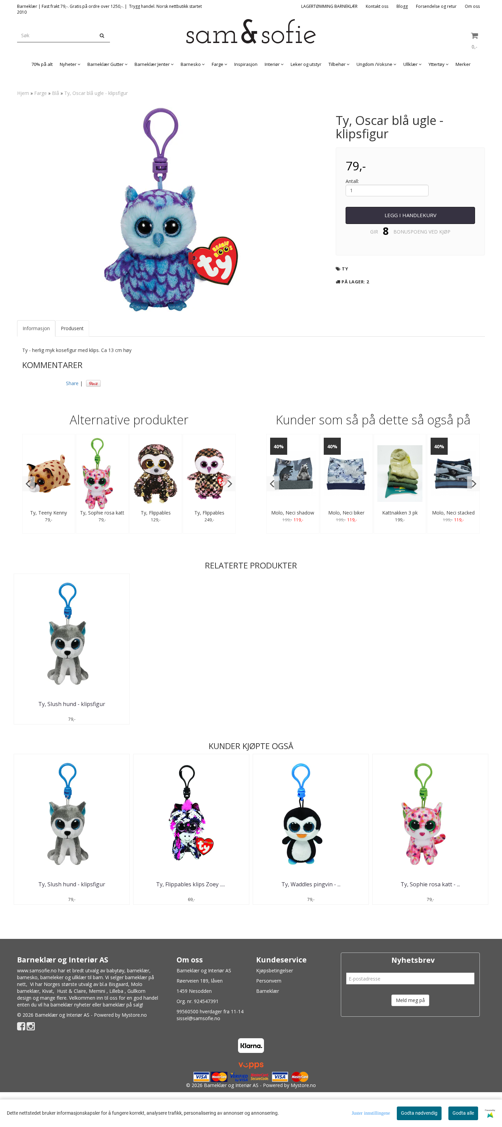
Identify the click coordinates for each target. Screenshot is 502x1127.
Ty (345, 269)
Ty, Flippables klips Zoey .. (191, 884)
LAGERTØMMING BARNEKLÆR (329, 6)
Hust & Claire (71, 991)
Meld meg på (410, 1000)
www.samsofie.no (37, 970)
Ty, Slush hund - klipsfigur (71, 704)
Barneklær (267, 991)
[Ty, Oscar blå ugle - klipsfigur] (171, 209)
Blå (55, 93)
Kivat (47, 991)
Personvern (268, 980)
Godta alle (463, 1113)
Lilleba (116, 991)
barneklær (138, 970)
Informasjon (36, 328)
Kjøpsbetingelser (274, 970)
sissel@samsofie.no (198, 1018)
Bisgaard (118, 984)
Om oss (472, 6)
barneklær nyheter (71, 1004)
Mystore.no (134, 1015)
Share (72, 383)
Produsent (72, 328)
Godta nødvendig (419, 1113)
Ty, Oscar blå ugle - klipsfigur (96, 93)
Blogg (402, 6)
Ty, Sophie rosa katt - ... (430, 884)
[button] (28, 483)
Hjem (23, 93)
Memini (97, 991)
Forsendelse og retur (436, 6)
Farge (40, 93)
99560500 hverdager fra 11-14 (210, 1011)
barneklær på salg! (123, 1004)
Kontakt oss (377, 6)
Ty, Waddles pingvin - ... (310, 884)
